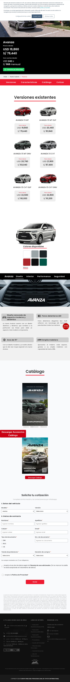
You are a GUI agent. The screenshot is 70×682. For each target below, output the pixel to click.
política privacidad (45, 7)
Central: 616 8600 (53, 634)
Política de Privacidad (20, 575)
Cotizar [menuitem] (60, 82)
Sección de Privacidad (38, 643)
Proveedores (36, 640)
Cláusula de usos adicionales (40, 565)
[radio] (17, 540)
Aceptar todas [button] (37, 16)
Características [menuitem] (29, 82)
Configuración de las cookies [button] (23, 16)
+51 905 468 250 (53, 631)
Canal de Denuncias (37, 651)
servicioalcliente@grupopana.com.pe (16, 636)
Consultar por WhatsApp (15, 69)
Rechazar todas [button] (49, 16)
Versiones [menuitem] (11, 82)
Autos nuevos (14, 77)
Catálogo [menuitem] (47, 82)
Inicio (6, 77)
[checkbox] (17, 543)
